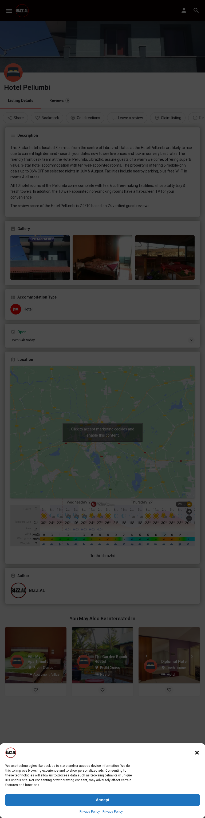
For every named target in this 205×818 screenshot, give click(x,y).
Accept (102, 799)
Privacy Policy (90, 811)
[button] (197, 752)
